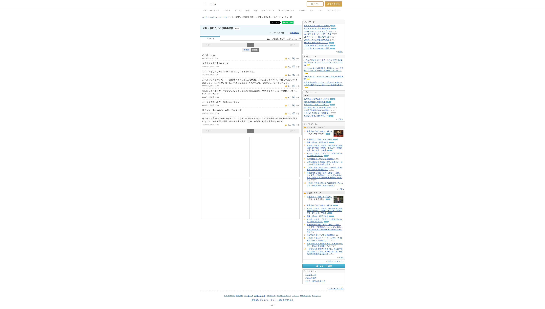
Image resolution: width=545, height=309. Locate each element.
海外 (312, 11)
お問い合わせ (259, 296)
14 (314, 180)
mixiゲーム (271, 296)
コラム (320, 11)
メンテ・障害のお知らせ (315, 281)
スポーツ (302, 11)
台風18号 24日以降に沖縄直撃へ (317, 113)
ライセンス (248, 296)
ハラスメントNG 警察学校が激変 (317, 28)
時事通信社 (294, 33)
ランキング (308, 124)
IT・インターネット (286, 11)
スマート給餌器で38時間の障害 (316, 46)
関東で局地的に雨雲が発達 (314, 102)
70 (326, 156)
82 (331, 43)
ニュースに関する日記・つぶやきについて (284, 39)
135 (332, 45)
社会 (248, 11)
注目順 (255, 50)
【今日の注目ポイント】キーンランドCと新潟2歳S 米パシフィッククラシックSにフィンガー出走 (323, 62)
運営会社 (255, 300)
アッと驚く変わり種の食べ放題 (316, 48)
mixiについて (229, 296)
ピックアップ (309, 22)
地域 (255, 11)
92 (330, 150)
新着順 (246, 50)
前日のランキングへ (336, 261)
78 (329, 102)
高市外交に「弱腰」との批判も (316, 105)
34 (334, 34)
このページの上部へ (336, 289)
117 (334, 28)
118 (331, 116)
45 (333, 37)
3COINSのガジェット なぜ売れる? (318, 31)
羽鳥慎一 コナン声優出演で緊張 (317, 40)
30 (333, 40)
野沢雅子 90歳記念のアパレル (316, 43)
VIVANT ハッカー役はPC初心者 (317, 37)
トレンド (238, 11)
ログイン (315, 4)
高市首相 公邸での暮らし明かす (317, 26)
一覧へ (340, 52)
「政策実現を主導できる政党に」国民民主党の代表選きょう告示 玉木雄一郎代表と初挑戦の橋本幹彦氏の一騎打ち (325, 251)
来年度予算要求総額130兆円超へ (317, 110)
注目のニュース (310, 92)
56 (332, 48)
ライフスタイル (333, 11)
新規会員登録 (333, 4)
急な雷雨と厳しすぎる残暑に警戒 (317, 107)
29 (335, 31)
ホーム (204, 17)
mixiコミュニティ (284, 296)
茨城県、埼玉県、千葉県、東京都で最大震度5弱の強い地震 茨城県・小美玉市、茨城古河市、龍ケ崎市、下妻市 (325, 148)
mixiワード (316, 296)
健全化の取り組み (286, 300)
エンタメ (226, 11)
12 (334, 107)
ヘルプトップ (310, 275)
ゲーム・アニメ (268, 11)
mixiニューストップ (211, 11)
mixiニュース (215, 17)
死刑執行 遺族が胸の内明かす (316, 116)
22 (334, 110)
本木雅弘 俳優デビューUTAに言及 (317, 34)
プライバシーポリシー (269, 300)
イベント (295, 296)
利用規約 (239, 296)
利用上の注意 (310, 278)
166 (333, 26)
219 (332, 105)
